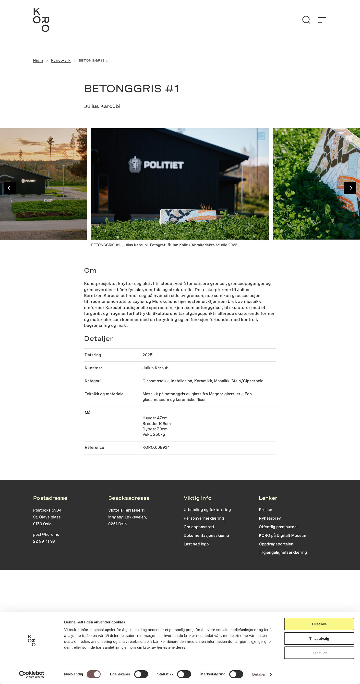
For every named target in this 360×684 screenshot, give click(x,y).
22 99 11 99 (44, 541)
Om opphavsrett (199, 527)
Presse (265, 509)
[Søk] (306, 20)
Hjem (38, 60)
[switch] (141, 674)
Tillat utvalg (319, 638)
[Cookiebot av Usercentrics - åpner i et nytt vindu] (31, 674)
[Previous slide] (10, 188)
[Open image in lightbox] (79, 136)
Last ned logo (196, 544)
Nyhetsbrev (270, 518)
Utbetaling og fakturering (207, 509)
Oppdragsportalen (276, 544)
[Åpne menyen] (322, 20)
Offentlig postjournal (278, 527)
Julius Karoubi (156, 368)
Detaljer (259, 674)
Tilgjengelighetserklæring (283, 552)
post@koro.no (46, 534)
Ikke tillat (319, 653)
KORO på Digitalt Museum (283, 535)
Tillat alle (319, 624)
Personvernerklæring (204, 518)
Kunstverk (61, 60)
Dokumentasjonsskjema (206, 535)
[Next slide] (350, 188)
